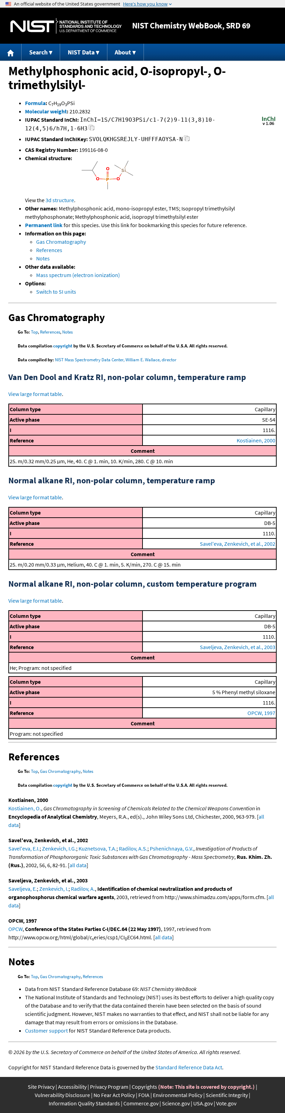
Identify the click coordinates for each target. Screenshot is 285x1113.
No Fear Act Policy (114, 1095)
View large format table (35, 393)
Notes (43, 258)
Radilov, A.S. (133, 848)
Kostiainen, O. (24, 808)
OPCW (15, 928)
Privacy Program (109, 1086)
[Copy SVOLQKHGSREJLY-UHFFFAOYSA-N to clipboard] (187, 140)
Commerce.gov (140, 1103)
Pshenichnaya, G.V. (171, 848)
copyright (62, 346)
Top (34, 332)
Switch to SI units (56, 291)
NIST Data (81, 52)
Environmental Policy (177, 1095)
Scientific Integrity (227, 1095)
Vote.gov (226, 1103)
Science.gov (176, 1103)
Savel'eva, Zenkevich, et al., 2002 (237, 543)
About (123, 52)
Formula (35, 103)
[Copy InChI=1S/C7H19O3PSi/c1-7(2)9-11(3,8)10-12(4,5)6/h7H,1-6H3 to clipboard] (92, 129)
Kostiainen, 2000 (256, 440)
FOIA (143, 1095)
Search (38, 52)
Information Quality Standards (84, 1103)
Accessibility (72, 1086)
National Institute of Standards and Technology (66, 26)
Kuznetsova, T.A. (97, 848)
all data (78, 865)
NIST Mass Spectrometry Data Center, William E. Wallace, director (116, 360)
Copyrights (144, 1086)
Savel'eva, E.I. (24, 848)
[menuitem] (11, 52)
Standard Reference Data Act (188, 1067)
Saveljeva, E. (22, 888)
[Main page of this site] (11, 52)
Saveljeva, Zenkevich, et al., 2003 (237, 647)
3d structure (60, 200)
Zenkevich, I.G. (59, 848)
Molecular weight (46, 111)
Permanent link (44, 225)
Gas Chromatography (61, 241)
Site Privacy (41, 1086)
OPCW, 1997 (261, 712)
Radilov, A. (83, 888)
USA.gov (203, 1103)
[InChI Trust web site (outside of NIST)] (269, 124)
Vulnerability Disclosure (62, 1095)
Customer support (46, 1030)
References (49, 250)
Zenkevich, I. (53, 888)
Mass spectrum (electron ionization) (78, 274)
